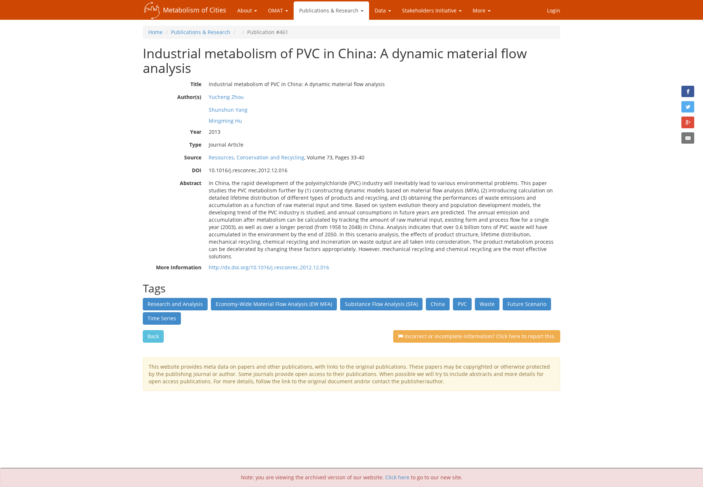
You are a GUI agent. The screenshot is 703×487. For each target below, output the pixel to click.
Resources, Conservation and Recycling (256, 157)
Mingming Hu (225, 120)
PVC (462, 303)
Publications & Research (329, 10)
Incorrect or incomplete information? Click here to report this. (479, 336)
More (480, 10)
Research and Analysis (175, 303)
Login (553, 10)
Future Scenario (526, 303)
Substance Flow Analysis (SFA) (381, 303)
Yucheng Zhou (226, 96)
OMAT (276, 10)
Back (153, 336)
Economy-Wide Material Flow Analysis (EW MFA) (274, 303)
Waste (487, 303)
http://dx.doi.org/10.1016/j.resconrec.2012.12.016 (269, 267)
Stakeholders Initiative (430, 10)
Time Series (162, 318)
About (245, 10)
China (438, 303)
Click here (397, 477)
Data (381, 10)
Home (155, 32)
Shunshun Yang (228, 109)
